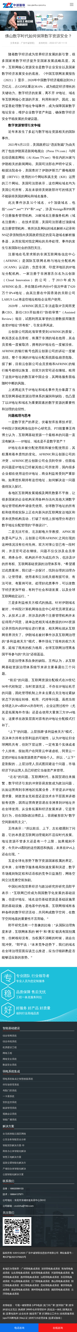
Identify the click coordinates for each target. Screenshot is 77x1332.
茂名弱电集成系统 (49, 1285)
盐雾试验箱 (55, 1317)
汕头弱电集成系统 (20, 1272)
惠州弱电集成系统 (29, 1277)
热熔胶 (21, 1309)
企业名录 (23, 1313)
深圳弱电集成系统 (50, 1268)
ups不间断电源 (11, 1317)
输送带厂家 (35, 1313)
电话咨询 (19, 1327)
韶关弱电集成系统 (40, 1272)
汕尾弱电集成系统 (49, 1277)
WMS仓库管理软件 (36, 1309)
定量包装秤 (12, 1313)
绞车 (71, 1305)
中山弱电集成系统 (20, 1281)
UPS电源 (37, 1305)
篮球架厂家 (62, 1305)
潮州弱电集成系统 (40, 1289)
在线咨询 (58, 1327)
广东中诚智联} (28, 42)
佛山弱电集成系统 (60, 1281)
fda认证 (24, 1317)
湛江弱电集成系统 (29, 1285)
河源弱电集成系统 (60, 1272)
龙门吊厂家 (49, 1305)
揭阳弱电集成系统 (60, 1289)
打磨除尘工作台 (51, 1313)
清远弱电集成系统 (20, 1289)
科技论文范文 (10, 1309)
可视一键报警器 (23, 1305)
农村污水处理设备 (38, 1317)
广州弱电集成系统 (30, 1268)
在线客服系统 (67, 1313)
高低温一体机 (55, 1309)
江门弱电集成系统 (40, 1281)
